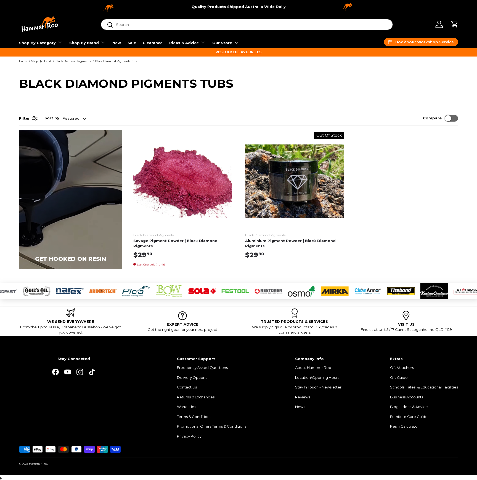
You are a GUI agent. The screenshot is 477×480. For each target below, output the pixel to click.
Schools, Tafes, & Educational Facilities (424, 387)
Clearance (153, 43)
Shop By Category (37, 43)
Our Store (222, 43)
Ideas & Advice (184, 43)
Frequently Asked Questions (202, 367)
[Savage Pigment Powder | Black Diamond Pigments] (182, 181)
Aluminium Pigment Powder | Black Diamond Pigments (290, 243)
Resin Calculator (404, 426)
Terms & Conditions (194, 416)
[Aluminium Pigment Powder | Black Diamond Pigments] (294, 181)
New (116, 43)
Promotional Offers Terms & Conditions (211, 426)
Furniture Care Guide (409, 416)
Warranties (186, 406)
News (300, 406)
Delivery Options (192, 377)
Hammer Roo (38, 463)
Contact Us (187, 387)
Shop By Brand (84, 43)
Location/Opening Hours (317, 377)
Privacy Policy (189, 436)
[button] (455, 24)
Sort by (51, 118)
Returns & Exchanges (195, 397)
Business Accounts (406, 397)
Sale (132, 43)
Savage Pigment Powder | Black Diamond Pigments (175, 243)
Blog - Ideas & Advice (409, 406)
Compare (432, 118)
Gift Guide (399, 377)
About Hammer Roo (313, 367)
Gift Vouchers (402, 367)
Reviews (302, 397)
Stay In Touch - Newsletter (318, 387)
